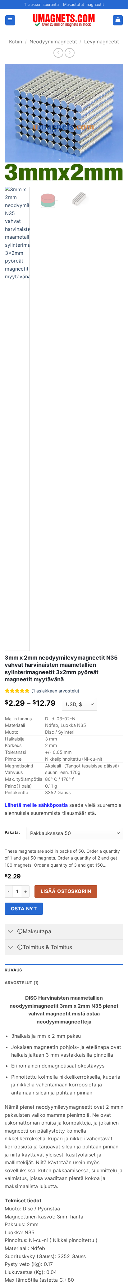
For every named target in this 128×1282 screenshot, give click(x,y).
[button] (10, 20)
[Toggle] (11, 932)
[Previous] (15, 123)
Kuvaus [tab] (13, 970)
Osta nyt (24, 909)
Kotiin (15, 41)
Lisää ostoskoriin (66, 891)
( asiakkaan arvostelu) (55, 690)
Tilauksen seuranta (41, 4)
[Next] (113, 123)
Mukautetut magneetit (83, 4)
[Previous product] (69, 53)
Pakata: (12, 832)
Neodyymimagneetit (53, 41)
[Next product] (58, 53)
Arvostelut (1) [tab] (22, 982)
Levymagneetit (101, 41)
